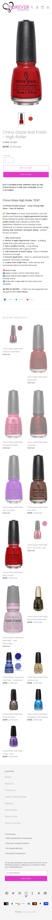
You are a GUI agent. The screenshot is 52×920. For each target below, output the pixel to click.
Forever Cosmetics (29, 912)
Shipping (9, 803)
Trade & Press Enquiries (15, 796)
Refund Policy (11, 810)
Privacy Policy (11, 816)
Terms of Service (12, 823)
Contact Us (10, 790)
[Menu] (47, 7)
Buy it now (26, 174)
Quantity (7, 155)
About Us (9, 783)
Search (8, 777)
